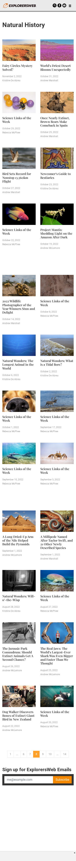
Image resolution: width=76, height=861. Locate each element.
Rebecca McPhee (11, 132)
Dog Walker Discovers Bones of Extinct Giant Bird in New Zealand (18, 715)
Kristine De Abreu (11, 80)
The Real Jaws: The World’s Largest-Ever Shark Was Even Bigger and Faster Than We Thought (56, 655)
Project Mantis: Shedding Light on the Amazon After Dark (56, 233)
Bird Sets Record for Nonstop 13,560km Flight (16, 177)
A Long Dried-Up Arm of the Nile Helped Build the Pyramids (17, 540)
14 (64, 754)
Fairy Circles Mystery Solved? (17, 67)
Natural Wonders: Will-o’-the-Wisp (18, 598)
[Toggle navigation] (70, 5)
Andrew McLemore (50, 248)
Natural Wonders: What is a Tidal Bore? (56, 362)
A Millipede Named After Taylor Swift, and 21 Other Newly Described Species (56, 542)
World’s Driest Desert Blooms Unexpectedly (55, 67)
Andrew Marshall (49, 80)
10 (50, 754)
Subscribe (62, 779)
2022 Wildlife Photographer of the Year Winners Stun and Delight (18, 306)
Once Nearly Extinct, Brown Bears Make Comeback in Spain (55, 121)
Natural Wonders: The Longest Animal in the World (18, 364)
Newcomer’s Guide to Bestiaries (55, 175)
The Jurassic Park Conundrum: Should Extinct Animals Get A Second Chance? (17, 654)
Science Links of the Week (16, 120)
